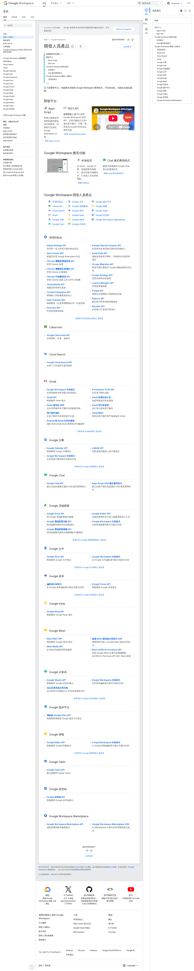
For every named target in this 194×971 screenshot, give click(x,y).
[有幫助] (129, 40)
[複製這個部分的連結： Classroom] (65, 327)
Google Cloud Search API (59, 362)
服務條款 (42, 940)
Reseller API (98, 306)
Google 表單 (78, 210)
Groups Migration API (102, 264)
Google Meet (78, 219)
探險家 (14, 17)
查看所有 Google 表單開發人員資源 (89, 595)
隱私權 (47, 965)
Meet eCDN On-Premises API (106, 649)
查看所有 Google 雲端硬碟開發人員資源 (89, 540)
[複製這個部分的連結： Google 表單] (67, 576)
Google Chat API (55, 483)
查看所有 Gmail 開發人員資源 (89, 431)
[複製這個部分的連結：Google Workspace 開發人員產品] (94, 195)
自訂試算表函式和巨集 (57, 688)
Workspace (26, 3)
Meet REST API (54, 639)
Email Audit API (99, 253)
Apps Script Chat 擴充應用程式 (107, 483)
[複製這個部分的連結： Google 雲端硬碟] (72, 506)
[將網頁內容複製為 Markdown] (80, 46)
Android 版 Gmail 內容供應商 (60, 420)
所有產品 (54, 3)
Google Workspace (58, 40)
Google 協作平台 (103, 202)
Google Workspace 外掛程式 (61, 389)
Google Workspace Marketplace (110, 219)
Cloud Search (58, 210)
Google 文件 (78, 202)
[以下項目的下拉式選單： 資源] (74, 3)
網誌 (110, 919)
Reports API (98, 298)
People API (97, 291)
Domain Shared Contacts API (106, 245)
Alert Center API (55, 253)
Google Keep (78, 215)
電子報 (111, 924)
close (189, 10)
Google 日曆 (58, 219)
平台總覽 (42, 923)
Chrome (81, 950)
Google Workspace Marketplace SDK (110, 824)
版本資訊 (42, 931)
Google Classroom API (58, 335)
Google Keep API (55, 611)
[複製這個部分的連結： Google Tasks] (68, 762)
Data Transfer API (56, 300)
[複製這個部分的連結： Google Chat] (68, 475)
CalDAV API (97, 448)
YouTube (112, 932)
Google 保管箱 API (56, 797)
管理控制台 (57, 202)
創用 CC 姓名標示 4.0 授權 (81, 867)
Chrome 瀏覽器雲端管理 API (60, 261)
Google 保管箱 (102, 215)
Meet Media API (55, 646)
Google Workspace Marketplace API (65, 824)
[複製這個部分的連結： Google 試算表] (70, 672)
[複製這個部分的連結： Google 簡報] (67, 734)
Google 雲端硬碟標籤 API (59, 529)
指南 (24, 17)
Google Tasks (102, 210)
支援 (32, 17)
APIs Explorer (78, 932)
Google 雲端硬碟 (80, 206)
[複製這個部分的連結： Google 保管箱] (70, 789)
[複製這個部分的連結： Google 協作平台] (72, 707)
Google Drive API (55, 513)
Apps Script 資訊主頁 (82, 924)
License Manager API (102, 283)
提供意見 (127, 47)
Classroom (57, 206)
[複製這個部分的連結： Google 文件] (67, 549)
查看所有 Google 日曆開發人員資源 (89, 466)
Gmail (55, 215)
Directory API (53, 308)
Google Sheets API (56, 680)
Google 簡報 (101, 206)
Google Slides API (56, 742)
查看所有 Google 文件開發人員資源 (89, 567)
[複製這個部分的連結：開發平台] (59, 101)
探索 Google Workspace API (76, 134)
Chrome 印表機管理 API (58, 276)
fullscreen (185, 10)
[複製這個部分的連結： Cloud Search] (68, 354)
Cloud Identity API (55, 284)
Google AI (130, 950)
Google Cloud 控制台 (81, 928)
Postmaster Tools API (103, 389)
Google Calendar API (57, 448)
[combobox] (150, 3)
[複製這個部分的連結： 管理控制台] (65, 237)
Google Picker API (101, 513)
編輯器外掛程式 (54, 584)
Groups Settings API (102, 275)
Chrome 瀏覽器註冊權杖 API (60, 269)
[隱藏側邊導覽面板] (31, 966)
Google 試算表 (79, 224)
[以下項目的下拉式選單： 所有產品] (61, 3)
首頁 (44, 3)
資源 (69, 3)
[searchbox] (17, 25)
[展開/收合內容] (61, 54)
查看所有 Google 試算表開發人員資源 (89, 698)
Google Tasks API (56, 770)
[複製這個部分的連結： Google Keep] (68, 603)
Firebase (93, 950)
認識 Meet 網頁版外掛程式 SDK (107, 639)
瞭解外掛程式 (83, 183)
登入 (189, 3)
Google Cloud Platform (111, 950)
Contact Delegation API (58, 292)
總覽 (5, 17)
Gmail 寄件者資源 (100, 405)
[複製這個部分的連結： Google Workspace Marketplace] (91, 816)
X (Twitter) (112, 928)
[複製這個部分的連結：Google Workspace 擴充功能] (88, 153)
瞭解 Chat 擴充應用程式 (114, 173)
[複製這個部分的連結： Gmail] (59, 381)
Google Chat (58, 224)
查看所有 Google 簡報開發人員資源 (89, 753)
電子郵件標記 (53, 413)
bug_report (181, 10)
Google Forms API (101, 584)
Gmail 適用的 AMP (56, 405)
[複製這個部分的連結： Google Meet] (68, 631)
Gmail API (51, 397)
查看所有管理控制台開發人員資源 (89, 318)
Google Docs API (55, 556)
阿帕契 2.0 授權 (110, 867)
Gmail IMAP (97, 413)
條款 (40, 965)
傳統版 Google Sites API (59, 715)
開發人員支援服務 (46, 935)
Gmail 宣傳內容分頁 (101, 397)
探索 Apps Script (52, 141)
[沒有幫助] (132, 40)
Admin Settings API (56, 245)
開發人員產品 (44, 927)
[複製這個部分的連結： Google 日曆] (67, 440)
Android (69, 950)
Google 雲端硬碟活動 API (59, 521)
